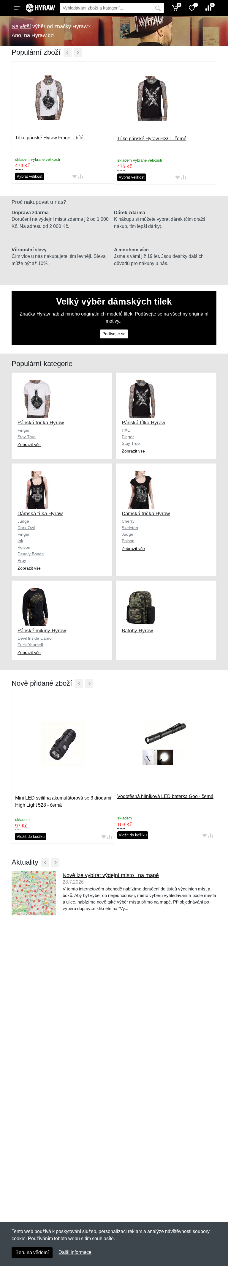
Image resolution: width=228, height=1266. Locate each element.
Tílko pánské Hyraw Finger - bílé (49, 137)
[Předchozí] (68, 52)
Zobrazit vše (29, 444)
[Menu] (17, 8)
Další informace (74, 1252)
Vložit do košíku (31, 836)
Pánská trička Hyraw (41, 422)
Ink (20, 540)
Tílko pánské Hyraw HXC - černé (151, 138)
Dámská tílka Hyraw (40, 513)
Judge (23, 521)
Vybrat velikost (29, 176)
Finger (24, 430)
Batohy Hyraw (137, 630)
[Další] (78, 52)
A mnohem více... (133, 249)
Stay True (27, 436)
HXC (126, 430)
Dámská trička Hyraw (146, 513)
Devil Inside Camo (35, 638)
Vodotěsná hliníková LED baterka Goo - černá (165, 796)
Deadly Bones (31, 553)
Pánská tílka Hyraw (143, 422)
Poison (24, 547)
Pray (22, 560)
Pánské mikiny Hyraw (42, 630)
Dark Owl (26, 527)
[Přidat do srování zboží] (80, 176)
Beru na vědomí (32, 1252)
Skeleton (130, 527)
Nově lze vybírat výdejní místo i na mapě (111, 875)
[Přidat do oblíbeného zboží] (74, 176)
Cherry (128, 521)
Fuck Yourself (30, 644)
